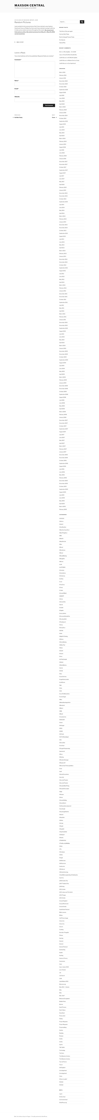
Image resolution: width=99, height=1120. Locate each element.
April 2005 (62, 503)
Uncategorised (63, 1070)
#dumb (61, 604)
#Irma (60, 656)
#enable (61, 607)
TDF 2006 (62, 1047)
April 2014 (61, 213)
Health (61, 952)
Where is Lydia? (63, 1079)
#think (60, 846)
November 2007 (63, 423)
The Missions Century (64, 1056)
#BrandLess (62, 550)
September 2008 (63, 394)
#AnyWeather (62, 527)
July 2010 (61, 334)
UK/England (62, 1067)
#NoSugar (61, 725)
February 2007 (63, 449)
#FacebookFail (62, 619)
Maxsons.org (62, 984)
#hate (60, 633)
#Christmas (62, 576)
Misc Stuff (20, 42)
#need (60, 722)
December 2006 (63, 454)
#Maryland (62, 705)
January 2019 (62, 144)
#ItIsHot (61, 662)
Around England (63, 900)
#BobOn (61, 538)
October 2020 (62, 86)
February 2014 (63, 219)
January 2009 (62, 383)
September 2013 (63, 233)
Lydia (60, 978)
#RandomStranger (64, 760)
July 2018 (61, 150)
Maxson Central (30, 5)
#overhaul (61, 745)
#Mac (60, 699)
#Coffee (61, 578)
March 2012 (62, 285)
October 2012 (62, 265)
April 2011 (61, 311)
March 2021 (62, 72)
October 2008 (63, 391)
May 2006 (62, 474)
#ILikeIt (61, 650)
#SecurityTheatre (63, 783)
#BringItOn (62, 558)
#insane (61, 653)
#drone (61, 599)
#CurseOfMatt (63, 593)
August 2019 (62, 124)
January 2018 (62, 158)
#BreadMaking (63, 555)
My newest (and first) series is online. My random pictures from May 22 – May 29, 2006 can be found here (35, 31)
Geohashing (62, 949)
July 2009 (61, 365)
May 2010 (61, 339)
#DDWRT (61, 596)
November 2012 (63, 262)
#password (62, 751)
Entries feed (62, 1096)
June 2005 (62, 497)
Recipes (61, 1036)
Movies (61, 1004)
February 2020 (63, 109)
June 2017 (61, 178)
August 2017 (62, 173)
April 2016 (61, 184)
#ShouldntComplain (64, 788)
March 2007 (62, 446)
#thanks (61, 837)
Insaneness (62, 961)
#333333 (61, 518)
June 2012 (61, 276)
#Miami (61, 708)
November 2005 (63, 483)
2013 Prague (62, 895)
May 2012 (61, 279)
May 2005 (62, 500)
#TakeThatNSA (63, 831)
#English (61, 610)
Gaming (61, 938)
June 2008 (62, 403)
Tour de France (63, 1061)
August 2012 (62, 270)
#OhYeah (61, 734)
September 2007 (63, 429)
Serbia (60, 1038)
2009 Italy (62, 886)
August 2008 (62, 397)
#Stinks (61, 820)
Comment (18, 59)
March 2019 (62, 138)
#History (61, 639)
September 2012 (63, 268)
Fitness (61, 935)
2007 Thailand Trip (64, 883)
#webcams (62, 866)
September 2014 (63, 201)
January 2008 (62, 417)
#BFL (60, 535)
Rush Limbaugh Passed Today (66, 37)
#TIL (60, 849)
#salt (60, 771)
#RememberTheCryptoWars (66, 765)
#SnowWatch (62, 803)
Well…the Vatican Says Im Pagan (22, 1116)
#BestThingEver (63, 532)
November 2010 (63, 325)
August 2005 (62, 492)
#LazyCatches (62, 676)
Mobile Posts (62, 1001)
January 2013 (62, 256)
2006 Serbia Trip (63, 880)
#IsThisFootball (63, 659)
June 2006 (62, 472)
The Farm (61, 1053)
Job (60, 972)
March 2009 (62, 377)
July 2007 (61, 434)
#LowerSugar (62, 696)
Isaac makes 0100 (64, 967)
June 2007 (62, 437)
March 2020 (62, 106)
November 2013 (63, 227)
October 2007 (62, 426)
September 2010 (63, 328)
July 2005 (61, 495)
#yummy (61, 877)
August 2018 (62, 147)
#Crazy (61, 587)
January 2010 (62, 348)
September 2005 (63, 489)
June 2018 (62, 152)
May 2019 (61, 132)
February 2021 (62, 75)
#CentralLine (62, 573)
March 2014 (62, 216)
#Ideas (61, 647)
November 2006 (63, 457)
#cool (60, 581)
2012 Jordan (62, 889)
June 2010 (62, 336)
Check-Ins (61, 921)
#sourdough (62, 808)
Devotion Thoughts (64, 932)
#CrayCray (62, 584)
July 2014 (61, 204)
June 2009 (62, 368)
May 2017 (61, 181)
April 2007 (62, 443)
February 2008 (63, 414)
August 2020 (62, 92)
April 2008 (62, 408)
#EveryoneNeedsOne (64, 616)
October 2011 (62, 299)
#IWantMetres (63, 665)
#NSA (60, 728)
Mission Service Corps (73, 60)
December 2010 (63, 322)
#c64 (60, 564)
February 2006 (63, 477)
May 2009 (62, 371)
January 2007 (62, 452)
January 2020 (62, 112)
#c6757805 (62, 567)
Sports (61, 1044)
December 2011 (63, 293)
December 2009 (63, 351)
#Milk (60, 711)
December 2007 (63, 420)
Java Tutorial (62, 969)
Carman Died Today (64, 34)
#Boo (60, 544)
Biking (60, 915)
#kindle (61, 670)
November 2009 (63, 354)
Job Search (62, 975)
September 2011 (63, 302)
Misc (60, 990)
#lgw (60, 685)
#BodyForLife (62, 541)
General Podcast (63, 946)
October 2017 (62, 167)
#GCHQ (61, 630)
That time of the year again (66, 31)
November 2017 (63, 164)
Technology (62, 1050)
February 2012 (62, 288)
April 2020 (62, 104)
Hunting (61, 955)
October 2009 (63, 357)
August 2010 (62, 331)
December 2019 (63, 115)
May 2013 (61, 245)
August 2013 (62, 236)
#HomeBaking (62, 642)
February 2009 (63, 380)
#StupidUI (61, 829)
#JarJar (61, 668)
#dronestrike (62, 601)
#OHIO (61, 731)
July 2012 (61, 273)
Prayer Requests (63, 1021)
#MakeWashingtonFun (64, 702)
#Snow (61, 797)
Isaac (60, 964)
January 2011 (62, 319)
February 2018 (63, 155)
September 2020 (63, 89)
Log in (60, 1093)
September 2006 (63, 463)
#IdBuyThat (62, 645)
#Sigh (60, 791)
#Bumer (61, 561)
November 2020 (63, 84)
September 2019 (63, 121)
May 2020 (62, 101)
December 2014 (63, 193)
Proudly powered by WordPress (39, 1116)
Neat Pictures (62, 1007)
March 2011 (62, 313)
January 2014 (62, 222)
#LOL (60, 691)
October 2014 (62, 199)
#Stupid (61, 826)
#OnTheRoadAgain (64, 737)
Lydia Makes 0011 (63, 981)
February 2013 (63, 253)
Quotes (61, 1030)
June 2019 (62, 129)
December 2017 (63, 161)
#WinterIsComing (63, 872)
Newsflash (62, 1013)
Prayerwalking (62, 1027)
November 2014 (63, 196)
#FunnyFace (62, 627)
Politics (61, 1018)
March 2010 (62, 345)
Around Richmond (63, 903)
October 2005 (63, 486)
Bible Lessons (62, 912)
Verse (60, 1076)
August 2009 (62, 362)
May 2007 (62, 440)
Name (17, 80)
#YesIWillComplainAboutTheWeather (68, 875)
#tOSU (61, 854)
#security (61, 777)
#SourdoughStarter (64, 811)
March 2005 (62, 506)
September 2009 (63, 360)
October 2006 (63, 460)
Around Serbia (62, 906)
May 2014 (61, 210)
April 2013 (61, 247)
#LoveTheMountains (64, 693)
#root (60, 768)
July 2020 (61, 95)
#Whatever (62, 869)
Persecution (62, 1015)
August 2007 (62, 431)
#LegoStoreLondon (64, 679)
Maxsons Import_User (31, 20)
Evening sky (62, 40)
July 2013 (61, 239)
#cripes (61, 590)
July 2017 (61, 176)
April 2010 (62, 342)
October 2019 (62, 118)
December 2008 (63, 385)
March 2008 (62, 411)
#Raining (61, 757)
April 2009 (62, 374)
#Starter (61, 814)
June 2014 (62, 207)
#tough (61, 857)
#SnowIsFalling (63, 800)
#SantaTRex (62, 42)
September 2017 (63, 170)
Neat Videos (62, 1010)
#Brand (61, 547)
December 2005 (63, 480)
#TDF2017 (62, 834)
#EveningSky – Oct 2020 (70, 51)
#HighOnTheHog (63, 636)
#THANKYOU (62, 840)
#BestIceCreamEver (64, 530)
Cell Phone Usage (63, 918)
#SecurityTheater (63, 780)
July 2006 (61, 469)
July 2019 (61, 127)
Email (17, 88)
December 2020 (63, 81)
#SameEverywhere (64, 774)
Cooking (61, 929)
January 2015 (62, 190)
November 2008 (63, 388)
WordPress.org (63, 1102)
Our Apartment (72, 63)
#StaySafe (62, 817)
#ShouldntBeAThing (64, 785)
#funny (61, 624)
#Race (61, 754)
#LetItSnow (62, 682)
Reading (61, 1033)
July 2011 (61, 305)
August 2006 (62, 466)
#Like (60, 688)
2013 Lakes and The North (66, 892)
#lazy (60, 673)
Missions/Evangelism (64, 998)
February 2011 (62, 316)
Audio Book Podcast (64, 909)
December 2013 (63, 224)
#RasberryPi (62, 762)
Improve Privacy (63, 958)
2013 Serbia (62, 898)
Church (61, 926)
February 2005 (63, 509)
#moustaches (62, 716)
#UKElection (62, 860)
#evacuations (62, 613)
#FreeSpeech (62, 622)
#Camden (61, 570)
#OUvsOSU (62, 742)
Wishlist (61, 1082)
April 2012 (61, 282)
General (61, 941)
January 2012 (62, 290)
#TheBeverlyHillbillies (64, 843)
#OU (60, 739)
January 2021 (62, 78)
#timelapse (62, 852)
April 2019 (61, 135)
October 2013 (62, 230)
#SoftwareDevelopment (65, 806)
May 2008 (62, 406)
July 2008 (61, 400)
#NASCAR (62, 719)
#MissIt (61, 714)
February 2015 (63, 187)
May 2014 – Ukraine (64, 987)
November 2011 (63, 296)
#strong (61, 823)
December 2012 (63, 259)
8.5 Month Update (72, 57)
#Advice (61, 521)
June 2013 (62, 242)
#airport (61, 524)
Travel (60, 1064)
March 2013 (62, 250)
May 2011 (61, 308)
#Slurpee (61, 794)
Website (17, 96)
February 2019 (63, 141)
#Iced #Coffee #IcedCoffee (70, 54)
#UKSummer (62, 863)
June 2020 (62, 98)
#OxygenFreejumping (64, 748)
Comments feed (63, 1099)
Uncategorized (63, 1073)
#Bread (61, 553)
